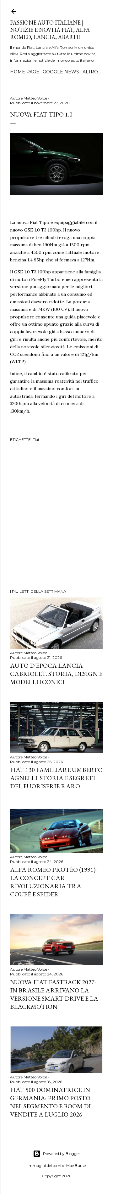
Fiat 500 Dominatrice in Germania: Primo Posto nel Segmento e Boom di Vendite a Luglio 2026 (50, 1102)
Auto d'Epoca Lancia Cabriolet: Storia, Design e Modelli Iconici (56, 673)
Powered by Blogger (61, 1153)
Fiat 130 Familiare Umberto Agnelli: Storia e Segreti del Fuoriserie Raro (56, 778)
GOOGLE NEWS (61, 72)
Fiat (36, 439)
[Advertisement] (56, 516)
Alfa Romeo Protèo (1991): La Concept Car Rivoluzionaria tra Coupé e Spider (53, 882)
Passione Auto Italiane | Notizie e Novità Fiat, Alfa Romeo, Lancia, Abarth (50, 30)
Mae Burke (76, 1165)
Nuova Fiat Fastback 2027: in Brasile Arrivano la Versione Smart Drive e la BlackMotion (54, 994)
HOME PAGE (24, 72)
